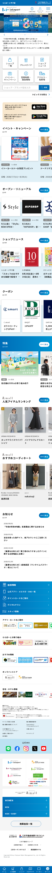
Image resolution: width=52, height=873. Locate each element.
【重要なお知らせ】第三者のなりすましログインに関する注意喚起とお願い (26, 49)
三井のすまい (18, 845)
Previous (2, 35)
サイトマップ (30, 733)
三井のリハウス (33, 845)
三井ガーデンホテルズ (18, 850)
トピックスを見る (39, 94)
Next (50, 35)
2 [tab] (23, 35)
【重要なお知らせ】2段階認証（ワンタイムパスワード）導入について (26, 44)
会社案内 (5, 736)
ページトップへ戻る (46, 859)
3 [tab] (25, 35)
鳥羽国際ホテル (36, 850)
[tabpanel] (26, 23)
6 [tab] (31, 35)
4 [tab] (27, 35)
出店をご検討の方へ (8, 733)
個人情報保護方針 (31, 722)
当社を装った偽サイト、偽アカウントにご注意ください (23, 41)
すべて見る (44, 129)
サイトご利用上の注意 (9, 722)
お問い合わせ (30, 729)
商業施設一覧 (26, 823)
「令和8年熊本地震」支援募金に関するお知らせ (20, 39)
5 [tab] (29, 35)
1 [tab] (21, 35)
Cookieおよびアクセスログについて (33, 725)
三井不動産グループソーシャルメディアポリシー (10, 730)
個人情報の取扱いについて (10, 724)
